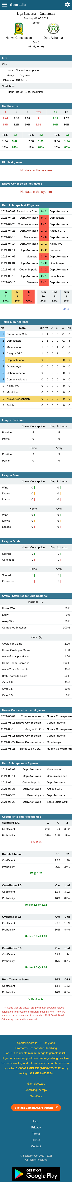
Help (36, 1121)
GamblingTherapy (36, 1090)
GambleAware (36, 1083)
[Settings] (67, 5)
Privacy (36, 1127)
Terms (36, 1133)
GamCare (36, 1096)
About (36, 1140)
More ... (67, 308)
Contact (36, 1146)
